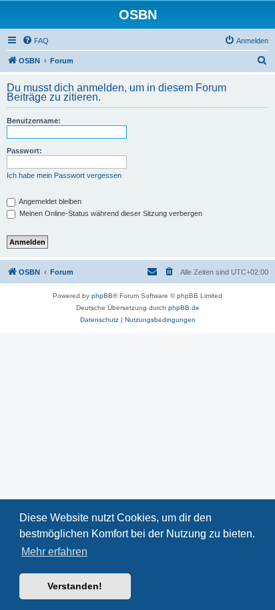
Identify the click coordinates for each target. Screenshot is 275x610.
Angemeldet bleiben (49, 201)
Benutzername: (34, 121)
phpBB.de (184, 307)
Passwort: (24, 151)
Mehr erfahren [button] (54, 551)
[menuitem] (35, 41)
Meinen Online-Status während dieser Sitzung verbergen (109, 213)
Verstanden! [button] (74, 586)
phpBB (102, 295)
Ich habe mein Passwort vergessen (64, 175)
